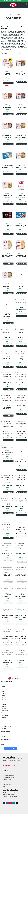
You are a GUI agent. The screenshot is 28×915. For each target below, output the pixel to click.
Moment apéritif (5, 731)
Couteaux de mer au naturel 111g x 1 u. (20, 226)
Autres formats (6, 724)
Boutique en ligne (6, 681)
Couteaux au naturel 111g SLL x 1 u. (7, 226)
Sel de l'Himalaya (6, 726)
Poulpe (3, 702)
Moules (4, 695)
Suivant (17, 678)
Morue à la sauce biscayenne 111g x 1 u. (7, 453)
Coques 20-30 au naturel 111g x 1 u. (20, 575)
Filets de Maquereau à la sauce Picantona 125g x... (20, 308)
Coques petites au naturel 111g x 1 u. (21, 166)
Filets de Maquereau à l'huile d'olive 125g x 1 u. (7, 315)
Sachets (4, 722)
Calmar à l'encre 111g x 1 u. (20, 74)
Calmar (4, 704)
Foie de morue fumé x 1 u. (7, 359)
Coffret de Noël (21, 553)
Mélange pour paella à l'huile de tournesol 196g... (20, 382)
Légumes (3, 728)
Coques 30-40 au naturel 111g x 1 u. (7, 616)
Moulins (4, 717)
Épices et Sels (5, 713)
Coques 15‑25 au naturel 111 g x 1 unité (7, 575)
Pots (3, 720)
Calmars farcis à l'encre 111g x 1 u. (21, 106)
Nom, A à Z (11, 54)
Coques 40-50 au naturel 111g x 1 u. (20, 637)
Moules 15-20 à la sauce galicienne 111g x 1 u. (7, 484)
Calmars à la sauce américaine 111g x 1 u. (7, 106)
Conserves (4, 689)
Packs (3, 744)
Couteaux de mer (6, 697)
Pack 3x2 (3, 686)
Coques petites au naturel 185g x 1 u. (21, 196)
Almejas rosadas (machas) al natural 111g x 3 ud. (7, 74)
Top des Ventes (5, 739)
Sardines (4, 708)
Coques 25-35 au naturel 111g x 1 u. (7, 595)
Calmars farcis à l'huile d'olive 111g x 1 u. (7, 136)
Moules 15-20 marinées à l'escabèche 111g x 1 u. (7, 530)
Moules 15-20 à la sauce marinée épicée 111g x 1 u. (20, 484)
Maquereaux (5, 706)
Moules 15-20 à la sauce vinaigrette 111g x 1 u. (20, 507)
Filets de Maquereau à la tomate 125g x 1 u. (7, 338)
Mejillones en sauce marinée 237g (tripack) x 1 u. (7, 382)
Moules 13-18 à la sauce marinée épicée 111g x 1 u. (20, 462)
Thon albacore (6, 700)
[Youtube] (10, 803)
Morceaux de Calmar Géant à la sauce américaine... (21, 432)
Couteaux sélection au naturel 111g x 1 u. (7, 285)
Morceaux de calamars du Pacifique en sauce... (7, 432)
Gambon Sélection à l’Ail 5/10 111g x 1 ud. (21, 359)
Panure (3, 734)
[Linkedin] (13, 803)
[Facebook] (7, 803)
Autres (3, 742)
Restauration (5, 715)
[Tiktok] (17, 803)
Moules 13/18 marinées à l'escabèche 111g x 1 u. (21, 660)
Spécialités (5, 710)
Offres (3, 736)
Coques (4, 693)
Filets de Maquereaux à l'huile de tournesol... (7, 661)
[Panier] (25, 5)
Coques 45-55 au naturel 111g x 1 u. (20, 136)
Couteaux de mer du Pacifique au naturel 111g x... (20, 256)
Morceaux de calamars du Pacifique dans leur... (7, 408)
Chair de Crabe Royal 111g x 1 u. (20, 528)
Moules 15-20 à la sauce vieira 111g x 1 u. (7, 505)
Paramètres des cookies (9, 792)
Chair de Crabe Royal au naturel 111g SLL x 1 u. (7, 552)
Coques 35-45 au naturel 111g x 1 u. (7, 637)
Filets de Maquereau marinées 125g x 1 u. (21, 338)
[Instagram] (4, 803)
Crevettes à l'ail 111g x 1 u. (21, 285)
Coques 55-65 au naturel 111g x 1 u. (7, 166)
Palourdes (4, 691)
